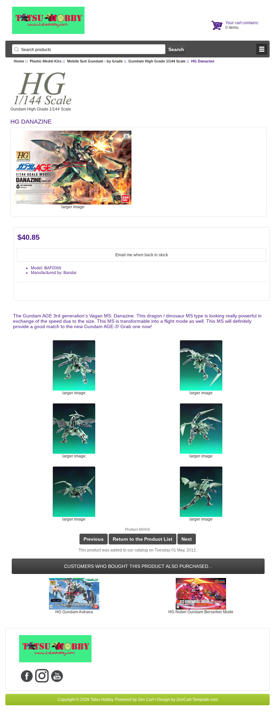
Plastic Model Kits (45, 61)
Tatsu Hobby (102, 699)
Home (19, 61)
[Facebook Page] (26, 675)
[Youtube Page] (56, 675)
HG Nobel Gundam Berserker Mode (200, 612)
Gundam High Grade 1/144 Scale (156, 61)
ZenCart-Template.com (197, 699)
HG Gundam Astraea (74, 612)
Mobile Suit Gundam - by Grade (95, 61)
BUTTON (261, 49)
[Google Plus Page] (41, 675)
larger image (74, 393)
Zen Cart (146, 699)
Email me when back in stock (141, 255)
